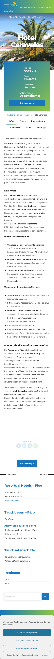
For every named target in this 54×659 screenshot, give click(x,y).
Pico (24, 435)
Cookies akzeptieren (27, 632)
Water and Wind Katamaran (17, 561)
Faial (6, 579)
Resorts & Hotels (36, 17)
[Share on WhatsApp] (35, 445)
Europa (34, 7)
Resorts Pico (34, 435)
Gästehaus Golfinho (13, 496)
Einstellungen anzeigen (27, 648)
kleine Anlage (19, 17)
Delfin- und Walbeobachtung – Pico (20, 530)
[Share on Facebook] (18, 445)
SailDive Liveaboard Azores (17, 556)
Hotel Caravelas (11, 500)
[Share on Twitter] (24, 445)
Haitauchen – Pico (12, 534)
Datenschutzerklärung (30, 655)
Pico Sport (9, 519)
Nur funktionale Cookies (27, 640)
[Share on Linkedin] (30, 445)
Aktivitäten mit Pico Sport (20, 525)
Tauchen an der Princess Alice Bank (21, 538)
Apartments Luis (12, 492)
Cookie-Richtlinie (13, 655)
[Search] (45, 596)
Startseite (24, 7)
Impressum (44, 655)
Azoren (42, 7)
